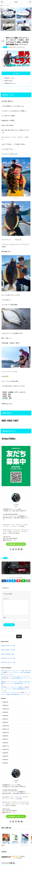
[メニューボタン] (30, 2)
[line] (19, 549)
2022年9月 (5, 753)
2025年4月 (5, 705)
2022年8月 (5, 756)
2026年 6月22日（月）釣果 (8, 650)
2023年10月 (6, 732)
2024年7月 (5, 719)
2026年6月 (5, 702)
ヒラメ (5, 47)
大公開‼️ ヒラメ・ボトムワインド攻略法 (11, 687)
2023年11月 (6, 729)
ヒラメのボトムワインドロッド (9, 676)
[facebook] (10, 549)
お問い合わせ (8, 80)
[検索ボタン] (2, 2)
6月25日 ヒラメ (10, 78)
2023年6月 (5, 742)
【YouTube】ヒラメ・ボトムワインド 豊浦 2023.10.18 (16, 670)
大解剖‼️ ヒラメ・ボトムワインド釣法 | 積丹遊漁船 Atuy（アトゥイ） (15, 688)
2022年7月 (5, 759)
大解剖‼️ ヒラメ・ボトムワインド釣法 (11, 681)
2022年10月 (6, 749)
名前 (4, 617)
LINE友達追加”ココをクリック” (16, 544)
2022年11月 (6, 746)
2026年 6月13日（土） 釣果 (8, 662)
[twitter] (13, 549)
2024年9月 (5, 712)
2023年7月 (5, 739)
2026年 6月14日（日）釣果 (8, 658)
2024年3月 (5, 722)
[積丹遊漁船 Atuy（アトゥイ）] (16, 2)
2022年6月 (5, 763)
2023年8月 (5, 736)
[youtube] (22, 549)
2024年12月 (6, 709)
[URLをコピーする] (28, 580)
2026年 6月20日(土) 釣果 (7, 654)
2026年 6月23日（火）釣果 (8, 645)
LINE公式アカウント (11, 83)
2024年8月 (5, 715)
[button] (4, 580)
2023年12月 (6, 725)
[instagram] (16, 549)
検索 (19, 636)
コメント (6, 598)
